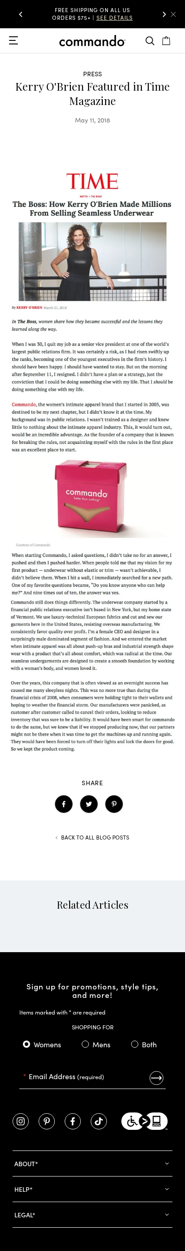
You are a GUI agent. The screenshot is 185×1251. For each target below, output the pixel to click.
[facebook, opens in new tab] (73, 1121)
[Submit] (156, 1078)
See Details (115, 17)
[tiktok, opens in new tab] (99, 1121)
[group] (92, 14)
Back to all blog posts (95, 837)
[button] (20, 14)
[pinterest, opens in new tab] (47, 1121)
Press (92, 73)
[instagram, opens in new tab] (21, 1121)
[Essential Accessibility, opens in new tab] (144, 1121)
